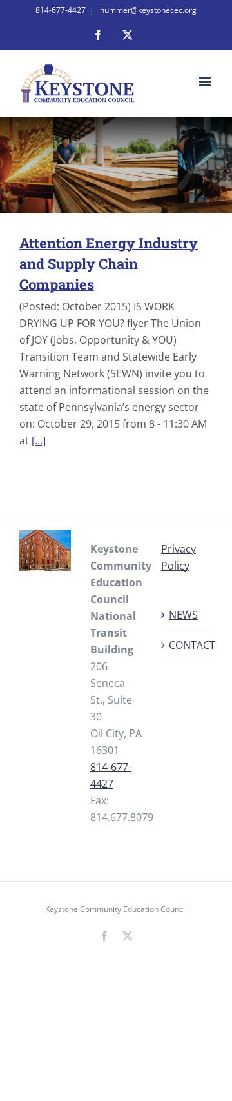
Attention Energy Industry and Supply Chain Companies (108, 263)
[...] (39, 440)
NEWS (183, 615)
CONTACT (187, 645)
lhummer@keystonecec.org (147, 10)
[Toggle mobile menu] (206, 81)
